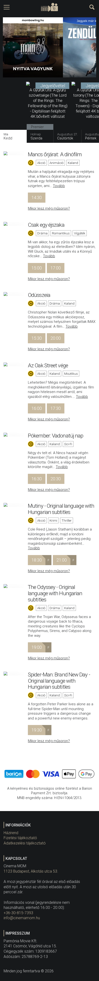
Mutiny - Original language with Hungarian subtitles (61, 509)
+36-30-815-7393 (18, 913)
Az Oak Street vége (48, 365)
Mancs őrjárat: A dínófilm (55, 154)
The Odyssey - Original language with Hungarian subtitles (55, 593)
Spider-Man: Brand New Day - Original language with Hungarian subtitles (59, 680)
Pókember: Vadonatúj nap (55, 435)
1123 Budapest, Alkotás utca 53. (31, 871)
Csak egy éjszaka (46, 225)
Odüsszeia (39, 295)
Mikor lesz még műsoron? (49, 208)
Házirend (11, 833)
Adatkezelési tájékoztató (25, 843)
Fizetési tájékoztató (20, 838)
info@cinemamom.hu (22, 918)
